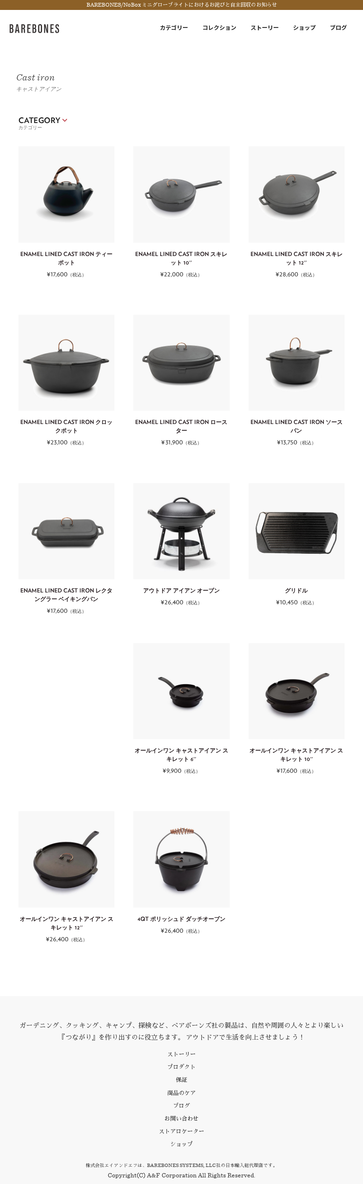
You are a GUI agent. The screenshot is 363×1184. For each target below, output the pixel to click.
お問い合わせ (181, 1118)
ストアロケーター (181, 1131)
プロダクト (181, 1066)
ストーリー (265, 27)
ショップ (304, 27)
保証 (181, 1079)
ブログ (338, 27)
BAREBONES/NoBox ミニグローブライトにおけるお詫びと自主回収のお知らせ (181, 5)
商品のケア (181, 1092)
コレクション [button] (219, 27)
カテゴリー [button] (174, 27)
